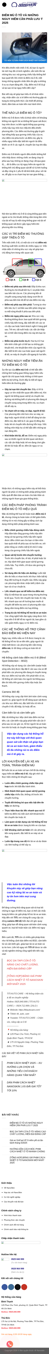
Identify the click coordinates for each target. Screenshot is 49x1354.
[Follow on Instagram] (11, 1287)
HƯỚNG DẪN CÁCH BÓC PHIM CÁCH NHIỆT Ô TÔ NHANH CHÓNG (27, 1150)
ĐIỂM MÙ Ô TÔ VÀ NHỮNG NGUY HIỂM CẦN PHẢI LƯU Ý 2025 (26, 1124)
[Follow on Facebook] (5, 1287)
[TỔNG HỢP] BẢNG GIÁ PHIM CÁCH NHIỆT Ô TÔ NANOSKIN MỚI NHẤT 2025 (25, 980)
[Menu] (4, 5)
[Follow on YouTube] (24, 1287)
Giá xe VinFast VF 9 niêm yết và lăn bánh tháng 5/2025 (26, 1141)
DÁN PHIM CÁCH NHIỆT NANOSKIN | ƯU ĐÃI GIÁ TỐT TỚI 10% (24, 1086)
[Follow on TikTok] (18, 1287)
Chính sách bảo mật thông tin (16, 1229)
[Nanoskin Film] (24, 4)
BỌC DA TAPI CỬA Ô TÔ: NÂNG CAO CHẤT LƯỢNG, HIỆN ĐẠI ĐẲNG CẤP (22, 964)
